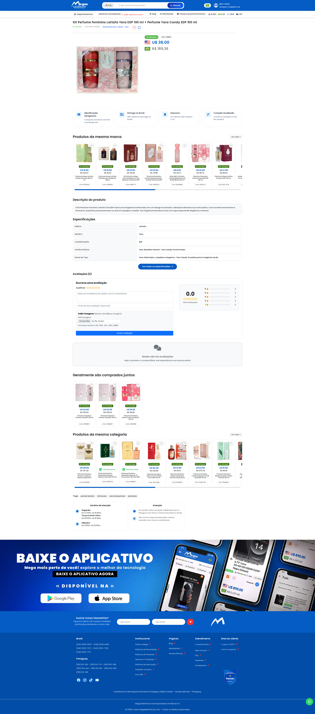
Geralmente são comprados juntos (104, 375)
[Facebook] (79, 681)
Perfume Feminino (110, 27)
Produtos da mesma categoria (100, 434)
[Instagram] (85, 681)
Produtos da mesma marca (97, 136)
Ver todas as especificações (156, 266)
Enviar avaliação (124, 333)
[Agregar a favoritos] (134, 27)
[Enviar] (190, 622)
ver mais (235, 137)
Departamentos (85, 14)
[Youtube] (98, 681)
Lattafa (121, 27)
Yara (126, 27)
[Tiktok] (92, 681)
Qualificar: (81, 288)
